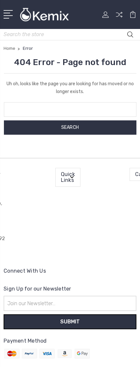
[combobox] (70, 34)
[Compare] (119, 16)
